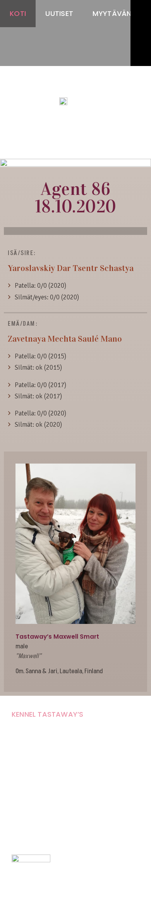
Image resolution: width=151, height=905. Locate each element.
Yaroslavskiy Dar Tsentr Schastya (71, 268)
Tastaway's (75, 85)
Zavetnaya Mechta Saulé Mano (65, 339)
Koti (18, 13)
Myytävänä (115, 13)
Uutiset (59, 13)
